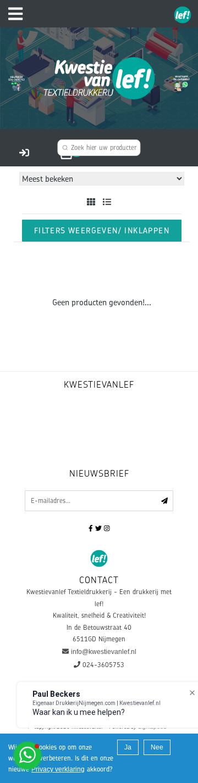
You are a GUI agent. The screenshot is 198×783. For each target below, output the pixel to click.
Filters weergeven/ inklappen (101, 230)
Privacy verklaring (58, 769)
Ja (127, 747)
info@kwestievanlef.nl (103, 652)
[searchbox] (98, 147)
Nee (157, 747)
